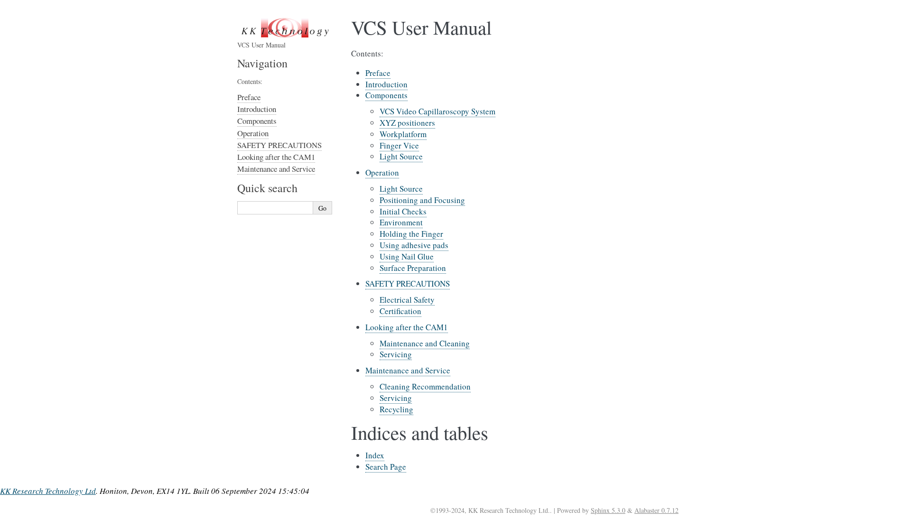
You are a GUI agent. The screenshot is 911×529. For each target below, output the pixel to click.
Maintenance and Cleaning (425, 343)
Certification (400, 311)
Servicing (396, 354)
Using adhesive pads (414, 245)
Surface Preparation (413, 267)
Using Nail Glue (407, 256)
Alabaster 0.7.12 (656, 510)
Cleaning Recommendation (425, 386)
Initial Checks (403, 211)
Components (386, 95)
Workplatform (403, 134)
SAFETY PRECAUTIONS (407, 283)
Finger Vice (399, 145)
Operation (382, 172)
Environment (401, 222)
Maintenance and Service (407, 370)
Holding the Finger (411, 233)
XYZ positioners (407, 122)
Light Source (401, 156)
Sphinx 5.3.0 (608, 510)
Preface (377, 72)
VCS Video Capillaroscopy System (437, 111)
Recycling (396, 409)
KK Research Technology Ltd (48, 490)
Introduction (386, 84)
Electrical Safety (407, 299)
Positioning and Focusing (422, 200)
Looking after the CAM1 (406, 327)
